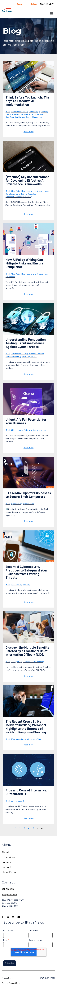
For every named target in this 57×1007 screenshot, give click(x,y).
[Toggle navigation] (51, 13)
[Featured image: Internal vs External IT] (28, 770)
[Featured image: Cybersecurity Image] (28, 472)
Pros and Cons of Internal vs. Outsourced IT (26, 792)
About (5, 852)
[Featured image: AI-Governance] (28, 156)
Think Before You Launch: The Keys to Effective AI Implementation (27, 100)
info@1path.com (9, 894)
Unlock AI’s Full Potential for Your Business (26, 421)
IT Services (8, 857)
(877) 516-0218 (46, 3)
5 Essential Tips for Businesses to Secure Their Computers (28, 495)
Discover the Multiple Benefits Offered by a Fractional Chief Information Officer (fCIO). (27, 650)
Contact (6, 867)
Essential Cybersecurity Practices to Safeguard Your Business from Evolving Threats (26, 572)
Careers (6, 862)
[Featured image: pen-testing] (28, 319)
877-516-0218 (8, 889)
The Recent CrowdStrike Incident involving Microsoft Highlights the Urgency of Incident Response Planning (26, 726)
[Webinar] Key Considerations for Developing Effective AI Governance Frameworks (27, 180)
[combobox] (23, 4)
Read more (28, 131)
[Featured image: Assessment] (28, 77)
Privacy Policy (7, 978)
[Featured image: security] (28, 546)
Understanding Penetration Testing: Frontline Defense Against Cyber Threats (26, 343)
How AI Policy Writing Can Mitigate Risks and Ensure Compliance (24, 263)
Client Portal (9, 872)
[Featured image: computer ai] (28, 399)
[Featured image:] (28, 239)
